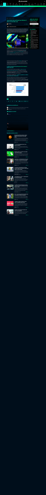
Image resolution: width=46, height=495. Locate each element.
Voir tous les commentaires (11, 130)
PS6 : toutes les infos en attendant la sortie (34, 38)
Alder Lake (24, 49)
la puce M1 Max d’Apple (12, 52)
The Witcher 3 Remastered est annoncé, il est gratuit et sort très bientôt (20, 210)
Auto (10, 4)
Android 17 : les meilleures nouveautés (33, 34)
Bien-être (44, 4)
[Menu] (1, 1)
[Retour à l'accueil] (23, 1)
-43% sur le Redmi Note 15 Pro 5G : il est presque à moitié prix (20, 145)
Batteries (4, 6)
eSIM (29, 5)
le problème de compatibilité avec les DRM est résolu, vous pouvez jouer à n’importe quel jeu (17, 75)
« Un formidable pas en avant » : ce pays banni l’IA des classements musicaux (21, 177)
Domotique (15, 165)
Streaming (32, 4)
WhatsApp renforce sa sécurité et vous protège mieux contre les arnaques (20, 152)
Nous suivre (26, 101)
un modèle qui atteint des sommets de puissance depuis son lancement (16, 70)
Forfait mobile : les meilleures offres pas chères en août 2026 (34, 46)
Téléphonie (1, 4)
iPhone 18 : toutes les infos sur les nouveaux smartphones (34, 35)
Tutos (19, 4)
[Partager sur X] (8, 101)
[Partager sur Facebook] (12, 101)
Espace (13, 4)
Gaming (7, 4)
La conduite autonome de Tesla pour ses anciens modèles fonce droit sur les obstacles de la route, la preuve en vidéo (21, 185)
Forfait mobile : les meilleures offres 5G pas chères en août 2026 (34, 44)
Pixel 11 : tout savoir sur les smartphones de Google (33, 32)
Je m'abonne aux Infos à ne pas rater (12, 26)
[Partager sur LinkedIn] (16, 101)
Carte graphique (6, 6)
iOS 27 (31, 36)
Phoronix (10, 97)
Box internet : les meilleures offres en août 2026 (34, 42)
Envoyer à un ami (22, 101)
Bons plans (16, 4)
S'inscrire (34, 25)
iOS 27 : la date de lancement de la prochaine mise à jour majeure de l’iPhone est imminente (21, 195)
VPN (22, 4)
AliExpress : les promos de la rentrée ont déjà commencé (34, 31)
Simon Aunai (10, 23)
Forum (41, 4)
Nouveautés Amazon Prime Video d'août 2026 (34, 41)
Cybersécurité (26, 4)
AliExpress (15, 149)
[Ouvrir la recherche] (44, 1)
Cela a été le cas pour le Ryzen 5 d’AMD (18, 51)
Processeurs (11, 6)
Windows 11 (20, 60)
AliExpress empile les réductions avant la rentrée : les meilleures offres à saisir (20, 202)
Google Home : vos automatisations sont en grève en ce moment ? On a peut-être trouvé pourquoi (21, 160)
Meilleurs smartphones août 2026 (34, 47)
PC (4, 4)
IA (14, 182)
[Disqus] (17, 121)
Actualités (38, 4)
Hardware (10, 18)
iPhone (15, 199)
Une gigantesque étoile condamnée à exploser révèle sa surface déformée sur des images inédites (20, 136)
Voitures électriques (16, 174)
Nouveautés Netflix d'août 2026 (34, 39)
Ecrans (9, 6)
